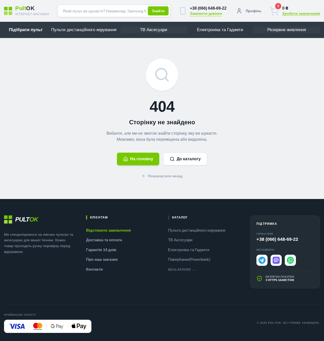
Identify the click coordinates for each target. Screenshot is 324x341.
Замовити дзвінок (206, 13)
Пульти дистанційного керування (196, 230)
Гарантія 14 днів (101, 250)
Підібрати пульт (26, 29)
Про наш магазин (102, 259)
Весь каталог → (181, 269)
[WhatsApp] (290, 260)
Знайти (158, 11)
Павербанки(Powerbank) (189, 259)
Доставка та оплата (104, 240)
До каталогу (189, 159)
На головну (141, 159)
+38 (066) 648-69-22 (208, 8)
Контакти (94, 269)
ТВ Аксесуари (180, 240)
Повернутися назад (165, 176)
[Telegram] (262, 260)
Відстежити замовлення (108, 230)
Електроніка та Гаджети (188, 250)
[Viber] (276, 260)
